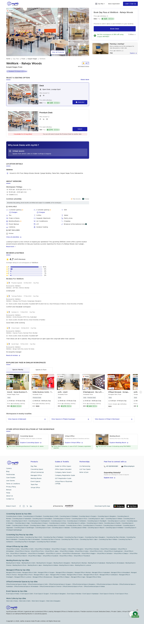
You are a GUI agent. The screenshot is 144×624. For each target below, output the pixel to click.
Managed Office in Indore (74, 574)
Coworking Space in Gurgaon (87, 516)
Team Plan (34, 484)
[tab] (17, 369)
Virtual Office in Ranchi (20, 555)
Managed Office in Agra (78, 577)
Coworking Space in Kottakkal (114, 527)
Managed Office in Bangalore (64, 572)
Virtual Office (35, 487)
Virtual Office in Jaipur (51, 551)
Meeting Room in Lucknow (83, 565)
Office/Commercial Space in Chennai (50, 586)
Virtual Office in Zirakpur (121, 553)
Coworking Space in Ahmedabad (42, 518)
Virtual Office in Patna (65, 555)
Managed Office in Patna (93, 577)
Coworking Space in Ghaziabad (32, 516)
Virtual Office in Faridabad (42, 549)
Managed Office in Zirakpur (62, 577)
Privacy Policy (11, 487)
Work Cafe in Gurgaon (38, 601)
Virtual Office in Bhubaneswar (71, 553)
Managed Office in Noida (13, 572)
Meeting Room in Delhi (28, 563)
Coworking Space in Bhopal (20, 525)
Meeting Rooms (36, 478)
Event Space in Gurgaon (41, 593)
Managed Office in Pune (25, 574)
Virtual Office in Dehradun (104, 553)
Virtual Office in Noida (12, 549)
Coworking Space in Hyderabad (21, 518)
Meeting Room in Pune (19, 565)
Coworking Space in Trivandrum (92, 525)
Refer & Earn (84, 472)
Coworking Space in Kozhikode (112, 525)
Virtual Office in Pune (37, 551)
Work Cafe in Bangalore (53, 601)
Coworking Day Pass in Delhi (33, 537)
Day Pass (34, 466)
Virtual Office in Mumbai (92, 549)
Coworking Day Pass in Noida (15, 537)
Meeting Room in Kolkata (50, 565)
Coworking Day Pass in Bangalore (95, 537)
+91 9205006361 (112, 466)
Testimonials (10, 474)
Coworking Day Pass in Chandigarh (25, 541)
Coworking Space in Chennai (61, 518)
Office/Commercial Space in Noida (16, 584)
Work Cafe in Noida (12, 601)
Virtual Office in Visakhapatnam (113, 551)
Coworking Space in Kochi (19, 521)
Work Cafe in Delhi (24, 601)
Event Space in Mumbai (74, 593)
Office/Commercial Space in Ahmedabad (26, 586)
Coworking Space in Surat (42, 527)
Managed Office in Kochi (91, 574)
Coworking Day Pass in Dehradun (46, 541)
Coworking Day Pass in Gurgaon (74, 537)
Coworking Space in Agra (22, 523)
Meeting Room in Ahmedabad (115, 563)
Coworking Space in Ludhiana (76, 523)
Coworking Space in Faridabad (68, 516)
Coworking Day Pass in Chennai (50, 539)
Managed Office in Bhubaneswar (42, 577)
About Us (9, 496)
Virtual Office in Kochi (96, 551)
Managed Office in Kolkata (58, 574)
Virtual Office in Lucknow (53, 553)
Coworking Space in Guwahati (56, 525)
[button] (47, 237)
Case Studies (10, 477)
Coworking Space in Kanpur (39, 523)
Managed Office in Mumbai (82, 572)
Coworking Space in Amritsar (57, 523)
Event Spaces (35, 481)
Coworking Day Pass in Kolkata (108, 539)
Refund (8, 490)
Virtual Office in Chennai (22, 551)
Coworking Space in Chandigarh (96, 521)
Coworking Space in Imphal (95, 523)
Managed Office (36, 475)
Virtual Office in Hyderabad (108, 549)
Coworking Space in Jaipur (96, 518)
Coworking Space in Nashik (112, 523)
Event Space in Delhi (26, 593)
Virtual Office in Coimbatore (18, 553)
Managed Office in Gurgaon (46, 572)
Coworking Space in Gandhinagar (24, 527)
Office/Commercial (37, 472)
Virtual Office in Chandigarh (36, 553)
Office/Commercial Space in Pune (72, 586)
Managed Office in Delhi (29, 572)
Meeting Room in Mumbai (79, 563)
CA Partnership (84, 466)
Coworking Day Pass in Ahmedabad (29, 539)
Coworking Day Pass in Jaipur (88, 539)
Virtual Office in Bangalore (75, 549)
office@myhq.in (128, 466)
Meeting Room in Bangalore (62, 563)
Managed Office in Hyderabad (101, 572)
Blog (7, 471)
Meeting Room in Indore (66, 565)
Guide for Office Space (63, 466)
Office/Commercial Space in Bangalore (83, 584)
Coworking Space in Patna (73, 525)
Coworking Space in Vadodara (61, 527)
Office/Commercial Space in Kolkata (94, 586)
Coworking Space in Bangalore (107, 516)
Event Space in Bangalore (58, 593)
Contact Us (10, 499)
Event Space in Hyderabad (90, 593)
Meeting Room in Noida (13, 563)
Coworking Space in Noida (14, 516)
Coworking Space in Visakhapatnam (39, 521)
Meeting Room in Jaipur (35, 565)
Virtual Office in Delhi (27, 549)
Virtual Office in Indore (81, 551)
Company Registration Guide (65, 475)
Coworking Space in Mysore (96, 527)
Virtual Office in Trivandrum (82, 555)
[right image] (35, 94)
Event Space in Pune (121, 593)
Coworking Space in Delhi (50, 516)
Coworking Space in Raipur (38, 525)
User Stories (10, 480)
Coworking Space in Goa (58, 521)
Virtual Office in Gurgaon (59, 549)
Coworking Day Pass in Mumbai (115, 537)
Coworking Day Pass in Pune (69, 539)
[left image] (10, 94)
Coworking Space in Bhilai (78, 527)
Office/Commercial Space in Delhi (38, 584)
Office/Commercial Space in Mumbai (107, 584)
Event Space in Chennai (107, 593)
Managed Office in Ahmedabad (120, 572)
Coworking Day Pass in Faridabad (53, 537)
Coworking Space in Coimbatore (76, 521)
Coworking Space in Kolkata (114, 518)
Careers (9, 468)
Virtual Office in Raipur (34, 555)
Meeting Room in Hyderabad (96, 563)
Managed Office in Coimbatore (109, 574)
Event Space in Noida (12, 593)
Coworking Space (37, 469)
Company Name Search (63, 472)
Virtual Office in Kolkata (66, 551)
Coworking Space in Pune (79, 518)
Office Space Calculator (63, 469)
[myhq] (12, 4)
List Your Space (85, 469)
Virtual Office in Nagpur (88, 553)
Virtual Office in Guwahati (50, 555)
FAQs (8, 493)
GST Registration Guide (63, 478)
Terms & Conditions (13, 483)
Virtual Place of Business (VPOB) (63, 482)
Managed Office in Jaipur (41, 574)
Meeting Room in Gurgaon (44, 563)
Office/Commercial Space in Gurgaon (60, 584)
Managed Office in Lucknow (22, 577)
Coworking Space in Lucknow (116, 521)
